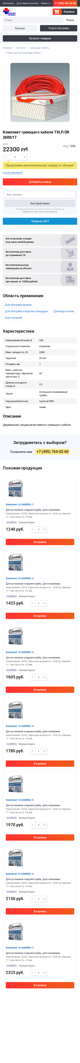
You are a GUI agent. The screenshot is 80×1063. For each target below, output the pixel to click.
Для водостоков (64, 311)
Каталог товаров (40, 38)
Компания (46, 3)
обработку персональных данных (39, 211)
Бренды (20, 28)
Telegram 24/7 (40, 221)
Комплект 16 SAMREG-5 (19, 800)
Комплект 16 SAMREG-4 (19, 726)
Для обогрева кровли (18, 304)
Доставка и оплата (28, 3)
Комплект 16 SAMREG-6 (19, 873)
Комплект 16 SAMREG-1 (19, 504)
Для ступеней (13, 317)
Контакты (8, 3)
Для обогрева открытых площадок (26, 311)
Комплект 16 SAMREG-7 (19, 947)
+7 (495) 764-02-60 (65, 3)
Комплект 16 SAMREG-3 (19, 652)
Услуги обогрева (58, 28)
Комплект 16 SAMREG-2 (19, 578)
